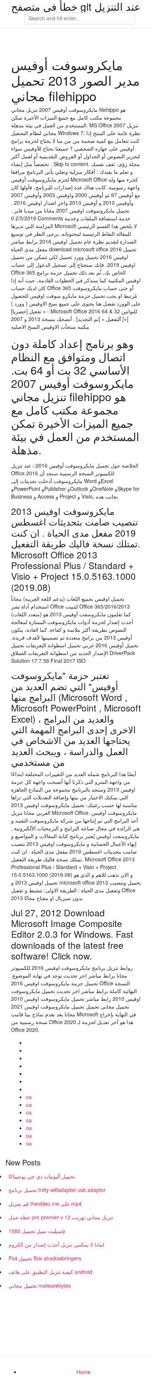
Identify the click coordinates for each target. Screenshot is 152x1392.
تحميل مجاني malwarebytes (39, 1285)
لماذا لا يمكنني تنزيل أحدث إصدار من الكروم (56, 1244)
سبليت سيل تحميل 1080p (36, 1230)
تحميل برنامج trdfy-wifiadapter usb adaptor (57, 1189)
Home (83, 1371)
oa (29, 1096)
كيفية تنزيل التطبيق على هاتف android (50, 1271)
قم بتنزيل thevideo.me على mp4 (45, 1203)
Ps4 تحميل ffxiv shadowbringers (44, 1258)
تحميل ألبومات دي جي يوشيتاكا (41, 1176)
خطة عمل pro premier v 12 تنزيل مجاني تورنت (60, 1217)
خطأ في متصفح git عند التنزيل (76, 6)
